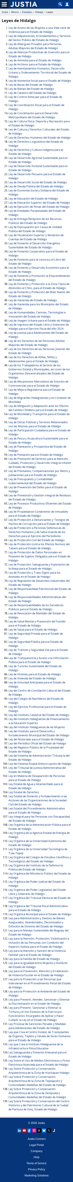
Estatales (27, 12)
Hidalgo (39, 12)
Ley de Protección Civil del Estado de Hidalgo (36, 540)
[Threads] (39, 1130)
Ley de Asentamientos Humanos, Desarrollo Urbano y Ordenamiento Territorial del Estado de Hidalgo (39, 72)
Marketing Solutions (37, 1175)
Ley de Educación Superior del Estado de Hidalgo (39, 202)
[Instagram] (34, 1130)
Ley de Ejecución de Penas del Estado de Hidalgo (38, 207)
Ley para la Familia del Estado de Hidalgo (34, 959)
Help (36, 1157)
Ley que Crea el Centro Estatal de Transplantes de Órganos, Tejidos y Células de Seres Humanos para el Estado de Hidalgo (39, 1036)
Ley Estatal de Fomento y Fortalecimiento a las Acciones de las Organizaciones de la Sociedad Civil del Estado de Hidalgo (37, 800)
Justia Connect (36, 1138)
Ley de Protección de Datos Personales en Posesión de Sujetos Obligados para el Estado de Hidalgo (39, 556)
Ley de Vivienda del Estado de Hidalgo (32, 678)
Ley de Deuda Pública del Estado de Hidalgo (35, 186)
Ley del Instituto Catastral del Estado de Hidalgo (38, 715)
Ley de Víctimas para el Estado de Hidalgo (34, 674)
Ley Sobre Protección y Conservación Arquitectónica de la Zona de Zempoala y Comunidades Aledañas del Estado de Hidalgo (37, 1093)
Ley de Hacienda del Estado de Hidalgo (32, 300)
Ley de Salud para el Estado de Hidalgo (32, 629)
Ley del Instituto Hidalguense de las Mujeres (36, 727)
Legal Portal (36, 1145)
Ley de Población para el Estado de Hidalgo (35, 455)
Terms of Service (36, 1163)
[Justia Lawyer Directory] (54, 1130)
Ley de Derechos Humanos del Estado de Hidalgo (39, 137)
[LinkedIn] (19, 1130)
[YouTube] (24, 1130)
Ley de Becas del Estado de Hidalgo (30, 85)
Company (36, 1151)
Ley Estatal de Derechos (23, 792)
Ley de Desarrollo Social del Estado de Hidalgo (37, 182)
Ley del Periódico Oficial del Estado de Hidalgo (37, 743)
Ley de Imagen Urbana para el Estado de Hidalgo (39, 320)
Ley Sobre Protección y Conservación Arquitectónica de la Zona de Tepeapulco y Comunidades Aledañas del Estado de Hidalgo (37, 1081)
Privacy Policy (36, 1169)
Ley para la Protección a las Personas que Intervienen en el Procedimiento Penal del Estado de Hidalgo (39, 983)
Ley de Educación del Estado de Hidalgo (33, 198)
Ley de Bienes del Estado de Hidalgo (31, 89)
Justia (5, 12)
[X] (49, 1130)
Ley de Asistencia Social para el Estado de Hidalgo (39, 81)
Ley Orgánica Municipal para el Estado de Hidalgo (39, 914)
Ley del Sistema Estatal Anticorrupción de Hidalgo (39, 764)
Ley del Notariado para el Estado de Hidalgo (36, 739)
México (15, 12)
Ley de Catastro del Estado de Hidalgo (32, 93)
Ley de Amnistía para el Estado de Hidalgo (34, 60)
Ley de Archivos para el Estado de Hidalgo (34, 64)
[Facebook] (29, 1130)
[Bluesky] (44, 1130)
